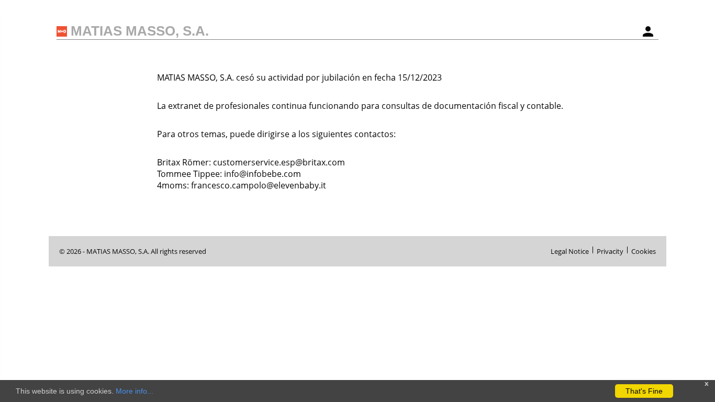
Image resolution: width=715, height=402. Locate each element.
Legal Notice (570, 250)
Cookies (643, 250)
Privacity (610, 250)
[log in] (648, 31)
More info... (134, 391)
